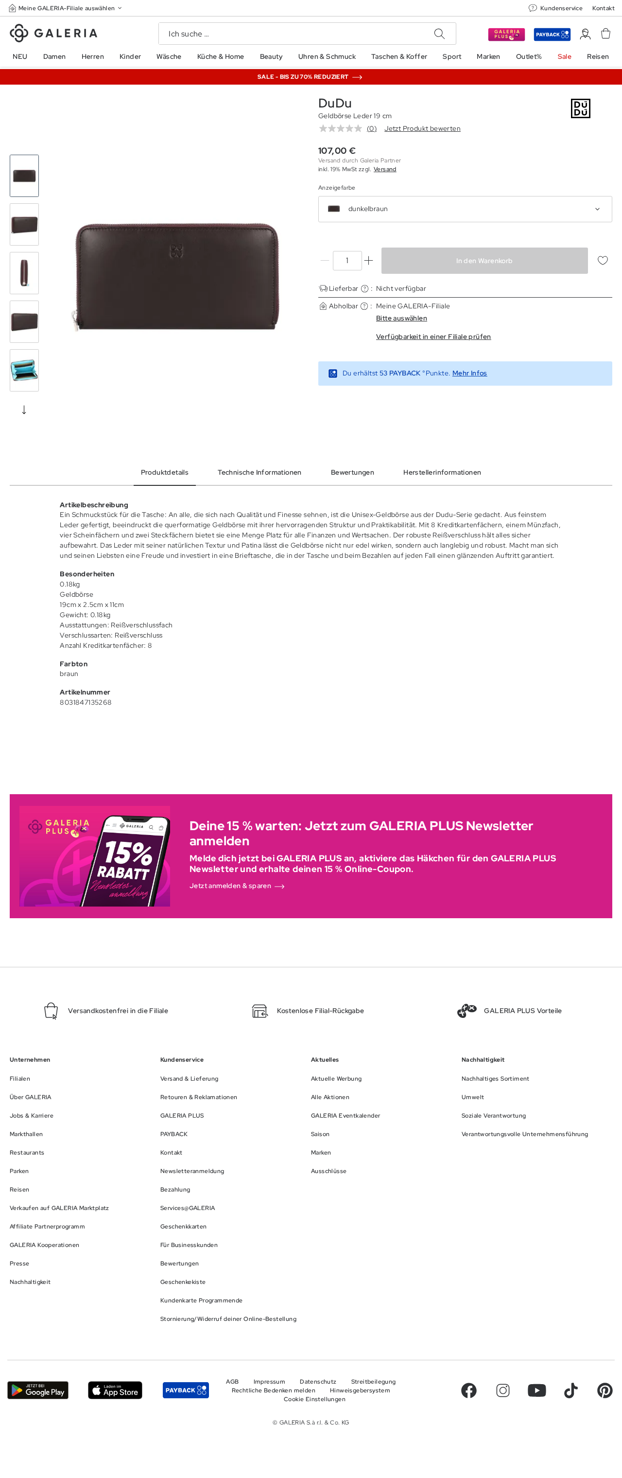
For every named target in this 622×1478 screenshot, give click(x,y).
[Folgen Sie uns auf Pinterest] (605, 1390)
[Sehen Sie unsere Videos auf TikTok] (571, 1390)
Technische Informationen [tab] (260, 472)
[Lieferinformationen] (365, 289)
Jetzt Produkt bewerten (422, 128)
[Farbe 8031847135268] (334, 208)
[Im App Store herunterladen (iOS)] (115, 1390)
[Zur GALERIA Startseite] (53, 34)
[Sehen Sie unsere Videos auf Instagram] (503, 1390)
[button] (66, 8)
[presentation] (24, 409)
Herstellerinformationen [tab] (442, 472)
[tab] (176, 276)
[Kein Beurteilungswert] (343, 128)
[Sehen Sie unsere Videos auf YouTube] (537, 1390)
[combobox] (465, 209)
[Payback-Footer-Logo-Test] (186, 1390)
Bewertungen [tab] (352, 472)
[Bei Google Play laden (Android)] (38, 1390)
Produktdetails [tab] (165, 472)
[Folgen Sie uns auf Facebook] (469, 1390)
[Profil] (585, 34)
